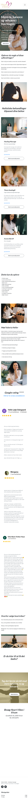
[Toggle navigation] (25, 4)
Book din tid (5, 43)
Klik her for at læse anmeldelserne (14, 396)
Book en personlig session (14, 158)
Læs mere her (7, 154)
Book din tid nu (14, 694)
